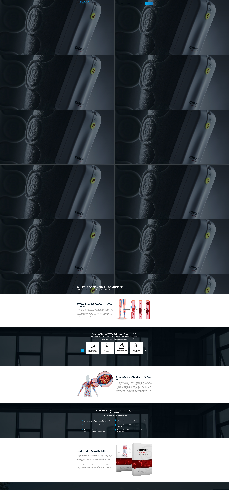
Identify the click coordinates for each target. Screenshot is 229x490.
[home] (84, 3)
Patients (128, 3)
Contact (141, 3)
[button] (116, 3)
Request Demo (149, 3)
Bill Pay (135, 3)
